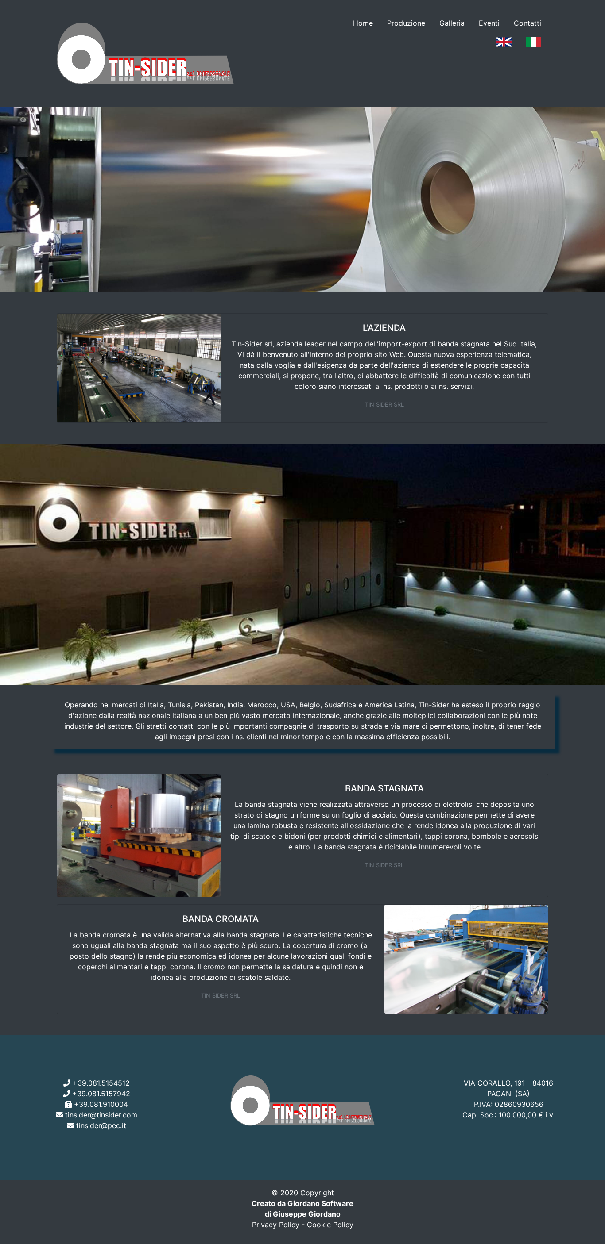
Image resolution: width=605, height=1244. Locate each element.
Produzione (406, 23)
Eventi (489, 23)
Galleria (452, 23)
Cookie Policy (330, 1224)
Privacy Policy (275, 1224)
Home (363, 23)
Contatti (527, 23)
